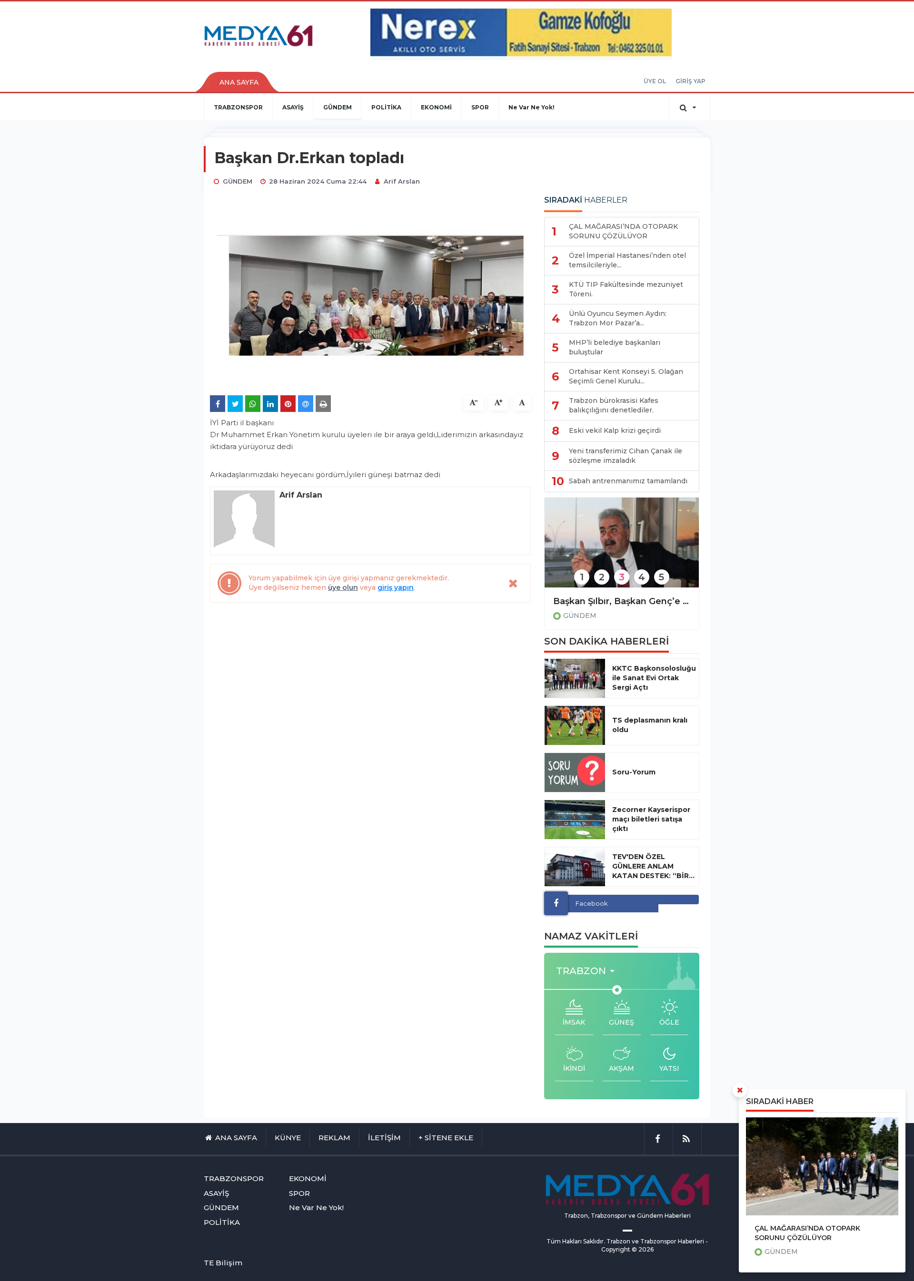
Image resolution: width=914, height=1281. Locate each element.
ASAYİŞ (293, 107)
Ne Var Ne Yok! (531, 107)
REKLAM (334, 1137)
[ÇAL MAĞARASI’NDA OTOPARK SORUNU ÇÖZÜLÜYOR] (822, 1166)
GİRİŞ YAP (690, 81)
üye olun (343, 587)
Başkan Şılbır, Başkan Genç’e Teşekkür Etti (621, 601)
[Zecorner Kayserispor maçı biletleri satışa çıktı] (575, 819)
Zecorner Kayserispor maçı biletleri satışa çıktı (651, 819)
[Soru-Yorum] (575, 772)
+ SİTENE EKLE (445, 1137)
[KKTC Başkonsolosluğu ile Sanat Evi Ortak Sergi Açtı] (575, 678)
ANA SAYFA (238, 82)
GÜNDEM (337, 107)
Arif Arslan (402, 181)
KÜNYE (288, 1137)
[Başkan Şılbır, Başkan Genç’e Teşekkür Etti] (622, 549)
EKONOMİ (436, 107)
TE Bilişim (223, 1262)
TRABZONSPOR (238, 107)
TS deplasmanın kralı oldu (649, 725)
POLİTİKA (386, 107)
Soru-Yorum (634, 772)
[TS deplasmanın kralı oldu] (575, 725)
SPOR (480, 107)
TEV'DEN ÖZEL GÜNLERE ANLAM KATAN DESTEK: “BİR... (653, 866)
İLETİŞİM (384, 1137)
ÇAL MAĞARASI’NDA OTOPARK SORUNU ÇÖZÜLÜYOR (807, 1233)
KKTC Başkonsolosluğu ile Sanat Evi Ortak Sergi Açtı (654, 678)
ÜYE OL (655, 81)
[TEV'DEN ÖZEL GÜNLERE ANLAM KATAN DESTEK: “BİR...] (575, 866)
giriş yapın (396, 587)
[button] (588, 971)
